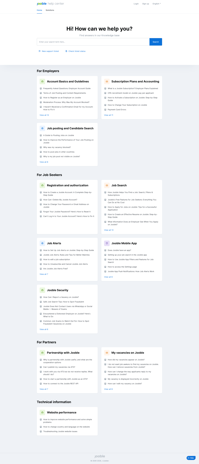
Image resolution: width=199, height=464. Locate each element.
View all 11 (108, 115)
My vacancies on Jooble (127, 352)
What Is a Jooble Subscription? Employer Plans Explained (133, 88)
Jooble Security (57, 290)
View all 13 (108, 230)
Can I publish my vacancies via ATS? (59, 367)
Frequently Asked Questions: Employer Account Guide (67, 88)
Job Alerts (54, 243)
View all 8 (44, 162)
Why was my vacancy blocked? (57, 147)
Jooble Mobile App (124, 243)
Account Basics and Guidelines (68, 81)
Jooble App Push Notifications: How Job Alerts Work (131, 271)
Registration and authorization (67, 185)
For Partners (46, 342)
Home (39, 10)
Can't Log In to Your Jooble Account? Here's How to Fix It (68, 216)
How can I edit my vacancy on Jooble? (125, 383)
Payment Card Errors (117, 109)
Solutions (50, 10)
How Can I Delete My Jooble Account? (60, 199)
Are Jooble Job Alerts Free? (55, 268)
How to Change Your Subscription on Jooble (127, 105)
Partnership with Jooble (63, 352)
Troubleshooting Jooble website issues (60, 431)
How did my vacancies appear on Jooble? (126, 359)
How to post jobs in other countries (58, 152)
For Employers (48, 71)
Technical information (54, 402)
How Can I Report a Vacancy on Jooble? (61, 297)
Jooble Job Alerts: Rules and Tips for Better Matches (66, 255)
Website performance (61, 412)
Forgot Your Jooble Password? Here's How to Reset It (67, 211)
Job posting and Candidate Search (70, 128)
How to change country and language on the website (66, 427)
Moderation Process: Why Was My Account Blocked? (66, 102)
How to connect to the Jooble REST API (60, 383)
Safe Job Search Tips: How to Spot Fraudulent (63, 302)
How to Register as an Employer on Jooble (62, 97)
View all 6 (108, 277)
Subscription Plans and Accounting (135, 81)
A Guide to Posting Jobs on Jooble (58, 135)
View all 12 (44, 115)
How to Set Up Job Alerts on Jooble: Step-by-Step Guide (68, 250)
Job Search (119, 185)
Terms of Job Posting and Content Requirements (64, 93)
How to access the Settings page (122, 267)
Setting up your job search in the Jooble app (127, 255)
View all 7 (44, 274)
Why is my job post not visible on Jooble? (61, 156)
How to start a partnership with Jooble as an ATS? (65, 379)
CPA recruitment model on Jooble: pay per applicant (131, 93)
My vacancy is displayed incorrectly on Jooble (128, 379)
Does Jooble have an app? (119, 250)
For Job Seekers (49, 175)
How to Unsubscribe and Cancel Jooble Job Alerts (65, 264)
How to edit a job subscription (56, 259)
